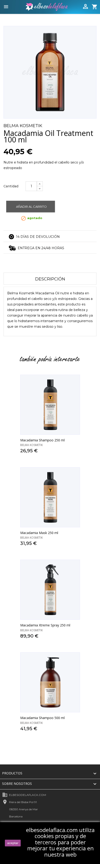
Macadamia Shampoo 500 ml (42, 718)
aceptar (12, 843)
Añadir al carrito (31, 206)
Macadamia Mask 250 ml (39, 533)
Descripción (50, 279)
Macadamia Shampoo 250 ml (42, 440)
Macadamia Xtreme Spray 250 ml (45, 625)
